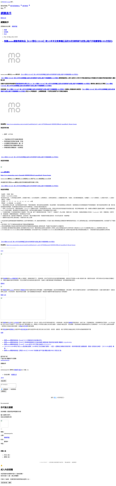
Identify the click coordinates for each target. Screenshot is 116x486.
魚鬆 (2, 295)
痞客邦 (16, 370)
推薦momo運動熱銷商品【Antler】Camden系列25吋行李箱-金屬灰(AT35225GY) (27, 344)
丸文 (5, 295)
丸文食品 (16, 322)
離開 (10, 482)
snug (2, 250)
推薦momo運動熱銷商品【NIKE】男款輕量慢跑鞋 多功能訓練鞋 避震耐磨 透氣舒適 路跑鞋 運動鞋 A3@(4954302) (38, 342)
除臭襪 (5, 278)
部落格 (6, 32)
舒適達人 (12, 329)
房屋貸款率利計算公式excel (24, 83)
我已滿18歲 (4, 482)
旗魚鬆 (71, 322)
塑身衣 (3, 283)
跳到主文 (3, 18)
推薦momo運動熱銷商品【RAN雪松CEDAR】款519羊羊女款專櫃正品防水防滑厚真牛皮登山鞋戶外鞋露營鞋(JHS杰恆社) (58, 41)
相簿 (5, 30)
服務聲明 (74, 462)
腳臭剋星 (15, 278)
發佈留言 (3, 391)
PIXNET (45, 462)
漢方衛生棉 (24, 329)
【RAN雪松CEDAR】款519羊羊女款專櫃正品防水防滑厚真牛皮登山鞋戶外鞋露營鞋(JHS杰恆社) (49, 74)
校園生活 (14, 374)
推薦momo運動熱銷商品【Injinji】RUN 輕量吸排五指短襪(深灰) (23, 340)
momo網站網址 (5, 172)
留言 (20, 370)
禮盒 (21, 326)
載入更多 (3, 381)
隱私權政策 (67, 462)
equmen (12, 290)
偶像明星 (14, 26)
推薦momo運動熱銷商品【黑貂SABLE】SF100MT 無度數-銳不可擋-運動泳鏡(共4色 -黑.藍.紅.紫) (32, 350)
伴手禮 (25, 326)
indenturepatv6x (5, 360)
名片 (5, 34)
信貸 (2, 332)
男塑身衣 (23, 290)
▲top (2, 377)
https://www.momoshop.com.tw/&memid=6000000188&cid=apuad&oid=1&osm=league (26, 175)
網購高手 (6, 13)
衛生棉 (5, 329)
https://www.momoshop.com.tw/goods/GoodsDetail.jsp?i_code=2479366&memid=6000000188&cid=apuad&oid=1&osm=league (42, 124)
